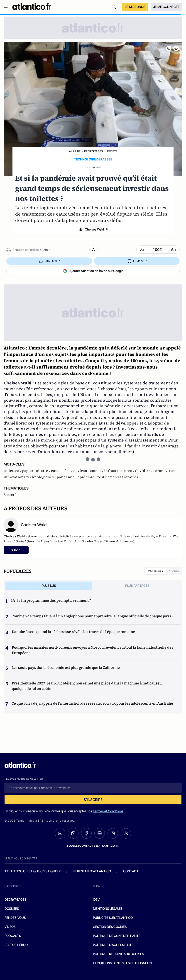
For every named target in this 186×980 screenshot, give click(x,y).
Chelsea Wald (94, 229)
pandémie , (67, 477)
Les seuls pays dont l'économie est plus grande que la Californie (66, 667)
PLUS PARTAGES (137, 585)
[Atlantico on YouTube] (126, 833)
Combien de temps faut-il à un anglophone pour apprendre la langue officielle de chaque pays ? (92, 616)
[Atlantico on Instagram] (113, 833)
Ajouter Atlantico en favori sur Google (96, 271)
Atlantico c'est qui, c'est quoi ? (33, 871)
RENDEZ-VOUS (15, 917)
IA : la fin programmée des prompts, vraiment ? (51, 600)
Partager (52, 261)
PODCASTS (13, 936)
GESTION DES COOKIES (110, 927)
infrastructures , (119, 470)
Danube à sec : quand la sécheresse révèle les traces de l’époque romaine (73, 632)
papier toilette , (36, 470)
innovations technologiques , (30, 477)
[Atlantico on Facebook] (86, 833)
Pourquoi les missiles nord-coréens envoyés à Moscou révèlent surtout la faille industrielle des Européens (92, 650)
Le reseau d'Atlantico (92, 871)
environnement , (88, 470)
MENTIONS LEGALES (107, 908)
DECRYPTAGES (15, 899)
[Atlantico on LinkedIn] (99, 833)
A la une (75, 151)
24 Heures (155, 571)
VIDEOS (10, 927)
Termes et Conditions (108, 811)
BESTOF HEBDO (16, 945)
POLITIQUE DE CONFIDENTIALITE (116, 936)
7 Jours (173, 571)
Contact (131, 871)
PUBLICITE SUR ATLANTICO (113, 917)
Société (111, 151)
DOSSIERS (12, 908)
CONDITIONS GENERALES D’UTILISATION (122, 963)
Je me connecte (166, 7)
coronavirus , (165, 470)
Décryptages (93, 151)
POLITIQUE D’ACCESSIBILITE (113, 945)
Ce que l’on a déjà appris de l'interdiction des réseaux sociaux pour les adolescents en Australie (92, 703)
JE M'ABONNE (135, 7)
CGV (96, 899)
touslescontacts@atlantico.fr (93, 845)
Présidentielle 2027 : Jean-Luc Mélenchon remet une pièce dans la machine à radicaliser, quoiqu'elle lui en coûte (87, 686)
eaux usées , (62, 470)
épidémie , (87, 477)
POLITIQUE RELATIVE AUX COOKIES (118, 954)
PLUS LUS (49, 585)
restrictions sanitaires (117, 477)
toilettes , (13, 470)
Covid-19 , (144, 470)
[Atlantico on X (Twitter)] (73, 833)
